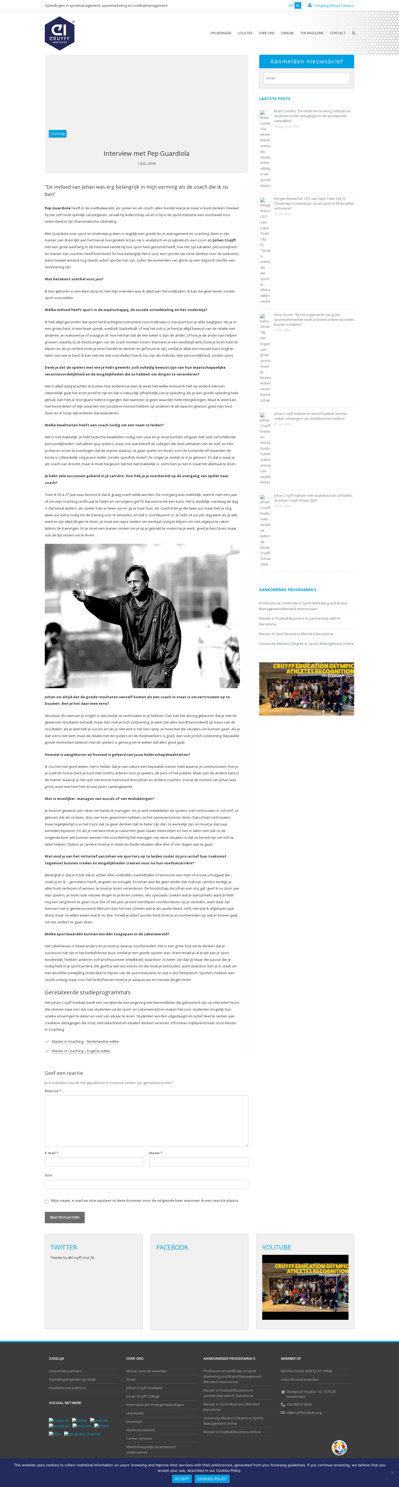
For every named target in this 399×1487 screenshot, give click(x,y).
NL (298, 5)
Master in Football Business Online (232, 1431)
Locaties (245, 33)
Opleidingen (220, 33)
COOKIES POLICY (212, 1479)
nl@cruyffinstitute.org (304, 1412)
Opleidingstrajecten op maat (72, 1379)
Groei (130, 1379)
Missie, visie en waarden (146, 1370)
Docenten (134, 1421)
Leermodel (135, 1413)
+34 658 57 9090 (299, 1404)
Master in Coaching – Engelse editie (81, 1050)
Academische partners (67, 1387)
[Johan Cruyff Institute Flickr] (56, 1433)
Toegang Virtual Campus (333, 5)
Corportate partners (65, 1370)
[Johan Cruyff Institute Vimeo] (103, 1425)
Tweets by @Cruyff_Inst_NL (72, 1257)
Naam (155, 1152)
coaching (57, 133)
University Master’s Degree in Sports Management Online (306, 643)
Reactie (53, 1090)
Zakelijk (287, 33)
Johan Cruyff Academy (144, 1387)
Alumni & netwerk (140, 1429)
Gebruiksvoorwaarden (300, 1379)
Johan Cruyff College (143, 1396)
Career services (139, 1438)
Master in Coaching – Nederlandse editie (85, 1041)
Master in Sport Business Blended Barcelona (296, 633)
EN (291, 5)
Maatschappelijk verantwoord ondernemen (151, 1449)
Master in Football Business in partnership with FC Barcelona (228, 1393)
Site (48, 1175)
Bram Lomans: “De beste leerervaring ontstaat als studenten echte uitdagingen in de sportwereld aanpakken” (312, 116)
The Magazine (312, 33)
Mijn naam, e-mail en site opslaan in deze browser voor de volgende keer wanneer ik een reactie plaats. (145, 1200)
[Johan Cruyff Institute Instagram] (60, 1425)
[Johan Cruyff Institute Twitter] (81, 1420)
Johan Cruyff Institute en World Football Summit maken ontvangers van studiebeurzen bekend (310, 416)
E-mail (51, 1152)
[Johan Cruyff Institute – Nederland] (60, 33)
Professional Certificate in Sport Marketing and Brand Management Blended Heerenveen (232, 1376)
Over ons (267, 33)
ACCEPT (182, 1479)
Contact (338, 33)
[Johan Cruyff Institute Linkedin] (100, 1420)
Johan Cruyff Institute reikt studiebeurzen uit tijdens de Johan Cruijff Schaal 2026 (313, 498)
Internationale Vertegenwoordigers (155, 1404)
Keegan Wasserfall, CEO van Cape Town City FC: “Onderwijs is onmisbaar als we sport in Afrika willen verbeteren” (314, 203)
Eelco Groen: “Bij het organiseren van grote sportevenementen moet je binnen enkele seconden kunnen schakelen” (314, 319)
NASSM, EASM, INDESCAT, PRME (306, 1370)
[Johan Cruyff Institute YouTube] (83, 1425)
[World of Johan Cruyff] (340, 1448)
